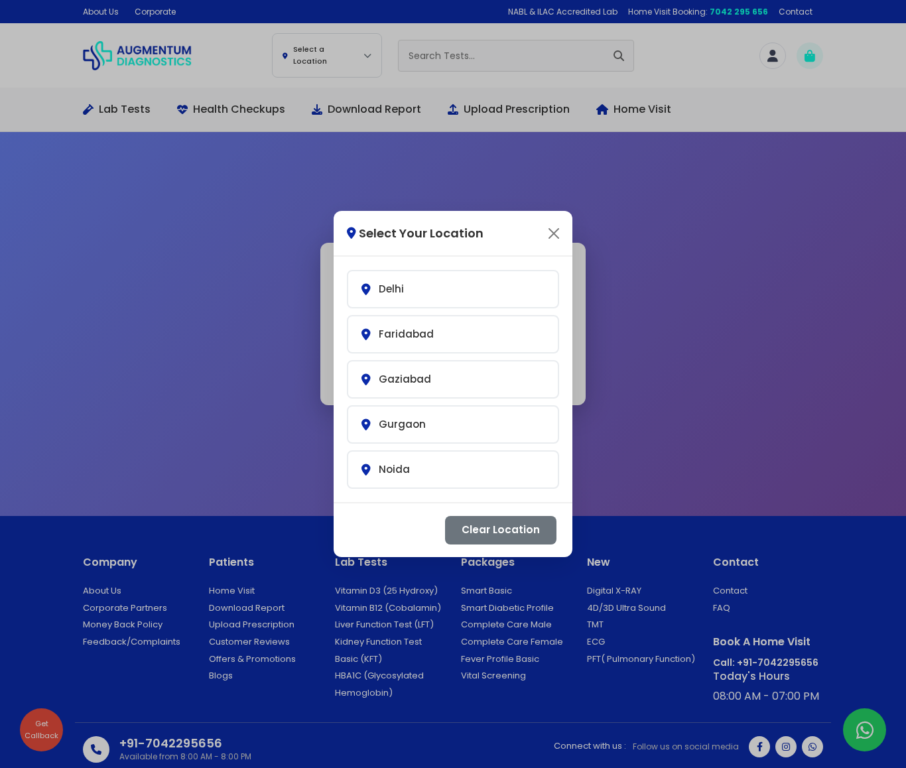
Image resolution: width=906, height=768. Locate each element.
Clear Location (501, 530)
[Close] (553, 233)
